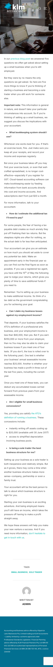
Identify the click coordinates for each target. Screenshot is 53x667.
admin (26, 604)
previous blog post (20, 58)
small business (19, 572)
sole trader (35, 572)
